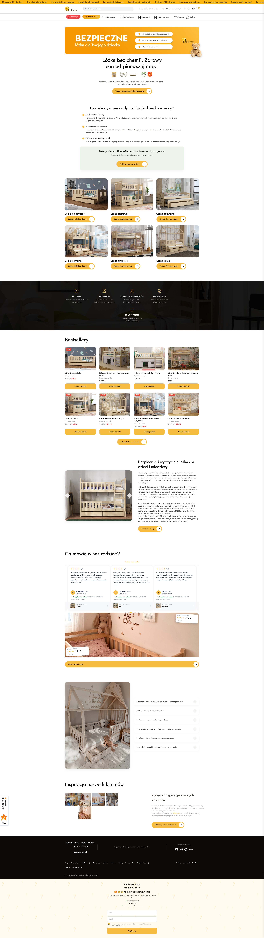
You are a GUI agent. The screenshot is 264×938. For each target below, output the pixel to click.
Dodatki (192, 17)
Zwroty (120, 863)
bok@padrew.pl (80, 852)
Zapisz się (132, 931)
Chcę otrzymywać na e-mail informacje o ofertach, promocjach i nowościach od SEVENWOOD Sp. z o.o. (132, 925)
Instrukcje (105, 863)
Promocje (74, 17)
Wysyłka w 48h (93, 17)
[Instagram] (181, 849)
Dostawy (113, 863)
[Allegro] (191, 849)
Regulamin (195, 863)
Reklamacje (86, 863)
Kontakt (186, 9)
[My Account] (193, 9)
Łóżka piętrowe (129, 17)
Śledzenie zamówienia (174, 9)
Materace (180, 17)
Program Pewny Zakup (73, 863)
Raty (133, 863)
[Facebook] (176, 849)
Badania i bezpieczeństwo (148, 9)
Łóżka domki (146, 17)
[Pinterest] (185, 849)
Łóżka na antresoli (164, 17)
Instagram (176, 813)
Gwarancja (96, 863)
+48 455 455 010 (80, 846)
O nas (162, 9)
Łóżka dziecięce (111, 17)
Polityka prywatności (183, 863)
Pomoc (127, 863)
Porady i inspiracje (143, 863)
